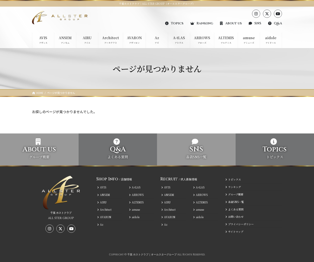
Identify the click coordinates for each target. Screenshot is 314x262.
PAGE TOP (303, 250)
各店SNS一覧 (236, 202)
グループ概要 (235, 194)
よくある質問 (236, 209)
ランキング (234, 187)
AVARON (105, 217)
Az (101, 224)
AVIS (103, 187)
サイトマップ (235, 231)
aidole (135, 217)
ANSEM (105, 195)
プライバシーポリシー (241, 224)
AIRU (103, 202)
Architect (106, 209)
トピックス (234, 179)
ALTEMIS (138, 202)
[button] (174, 23)
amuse (136, 209)
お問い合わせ (236, 216)
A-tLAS (136, 187)
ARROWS (138, 195)
